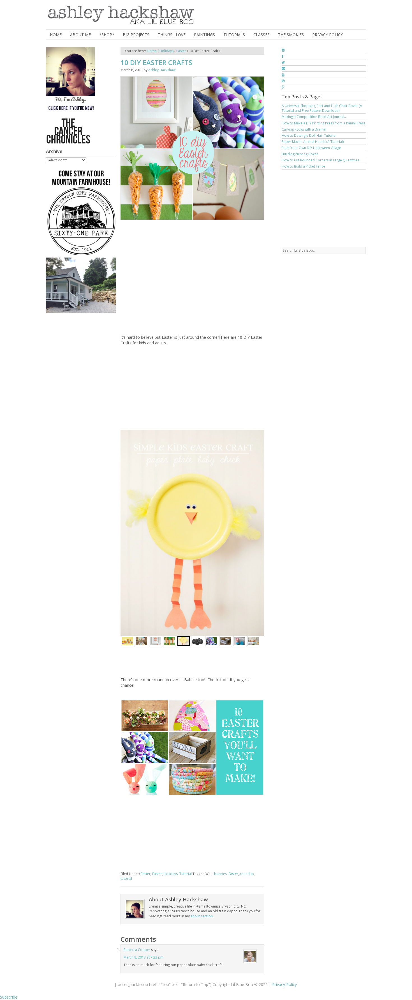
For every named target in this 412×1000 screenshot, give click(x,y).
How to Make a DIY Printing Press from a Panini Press (323, 123)
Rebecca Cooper (137, 949)
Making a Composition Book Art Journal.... (315, 116)
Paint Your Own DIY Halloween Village (311, 147)
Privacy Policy (284, 984)
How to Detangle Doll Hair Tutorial (309, 135)
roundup (247, 873)
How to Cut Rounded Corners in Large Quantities (320, 160)
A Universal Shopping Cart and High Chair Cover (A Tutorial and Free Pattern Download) (322, 108)
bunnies (220, 873)
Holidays (171, 873)
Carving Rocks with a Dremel (304, 129)
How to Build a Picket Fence (303, 166)
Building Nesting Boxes (300, 154)
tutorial (126, 878)
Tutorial (185, 873)
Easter (146, 873)
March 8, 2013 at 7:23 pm (143, 957)
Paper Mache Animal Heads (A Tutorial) (313, 141)
